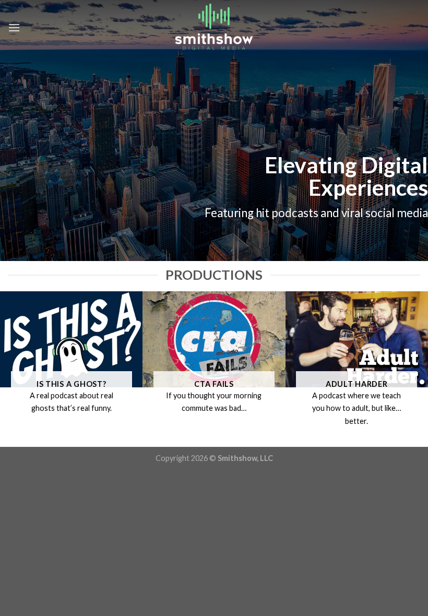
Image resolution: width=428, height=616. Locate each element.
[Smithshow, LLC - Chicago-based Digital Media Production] (214, 27)
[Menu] (14, 27)
